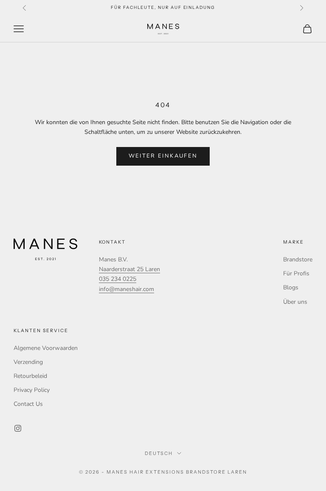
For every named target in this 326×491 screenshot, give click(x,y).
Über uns (295, 302)
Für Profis (296, 273)
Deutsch (159, 453)
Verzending (28, 362)
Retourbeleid (30, 376)
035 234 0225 (117, 279)
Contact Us (28, 404)
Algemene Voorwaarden (46, 348)
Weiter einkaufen (163, 156)
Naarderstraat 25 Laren (129, 269)
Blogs (290, 287)
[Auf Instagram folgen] (18, 428)
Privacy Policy (32, 390)
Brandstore (297, 259)
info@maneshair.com (126, 289)
